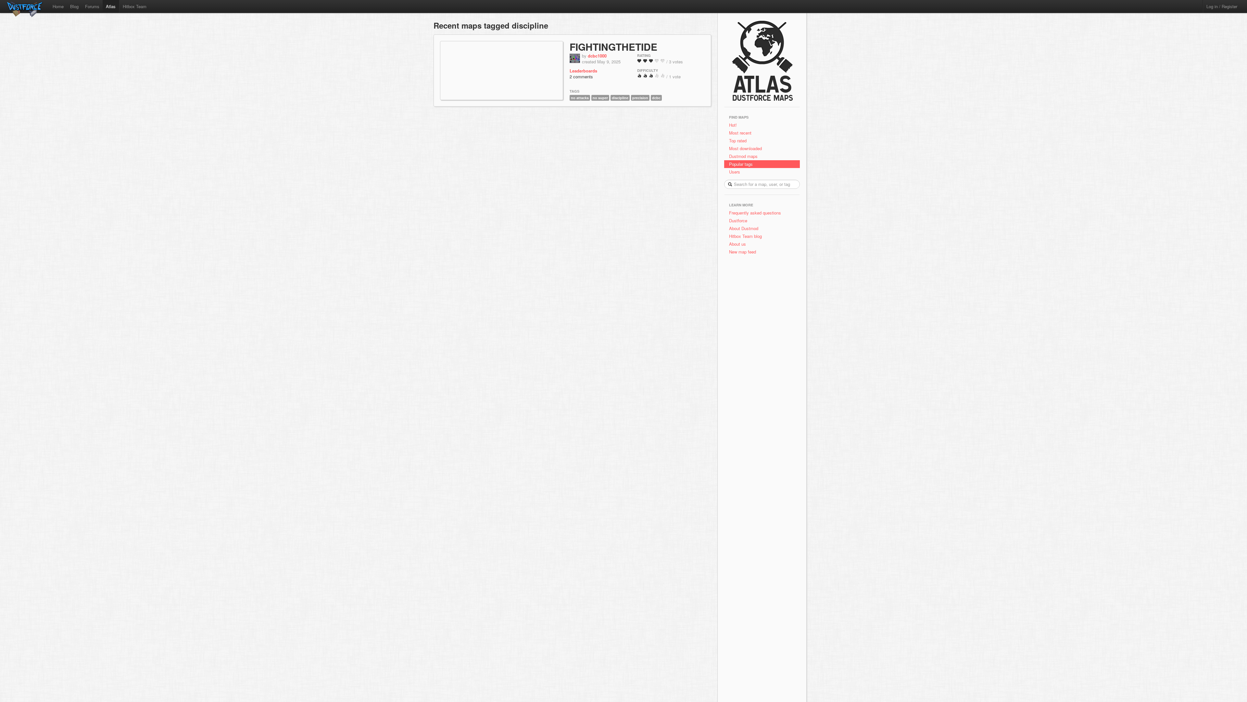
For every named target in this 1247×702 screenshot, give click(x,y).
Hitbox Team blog (745, 236)
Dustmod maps (743, 156)
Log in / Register (1221, 6)
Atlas (111, 6)
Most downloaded (745, 148)
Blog (74, 6)
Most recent (740, 133)
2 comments (581, 76)
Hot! (733, 125)
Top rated (738, 140)
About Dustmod (743, 228)
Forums (92, 6)
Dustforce (738, 220)
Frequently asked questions (755, 213)
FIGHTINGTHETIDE (613, 47)
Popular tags (741, 164)
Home (58, 6)
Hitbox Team (134, 6)
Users (734, 172)
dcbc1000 (597, 56)
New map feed (744, 252)
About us (737, 244)
